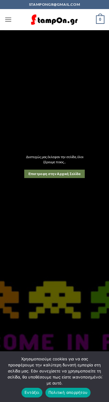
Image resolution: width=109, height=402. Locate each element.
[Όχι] (100, 378)
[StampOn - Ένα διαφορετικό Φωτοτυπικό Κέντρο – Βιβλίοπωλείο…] (54, 19)
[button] (8, 19)
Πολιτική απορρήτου (68, 392)
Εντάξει (32, 392)
